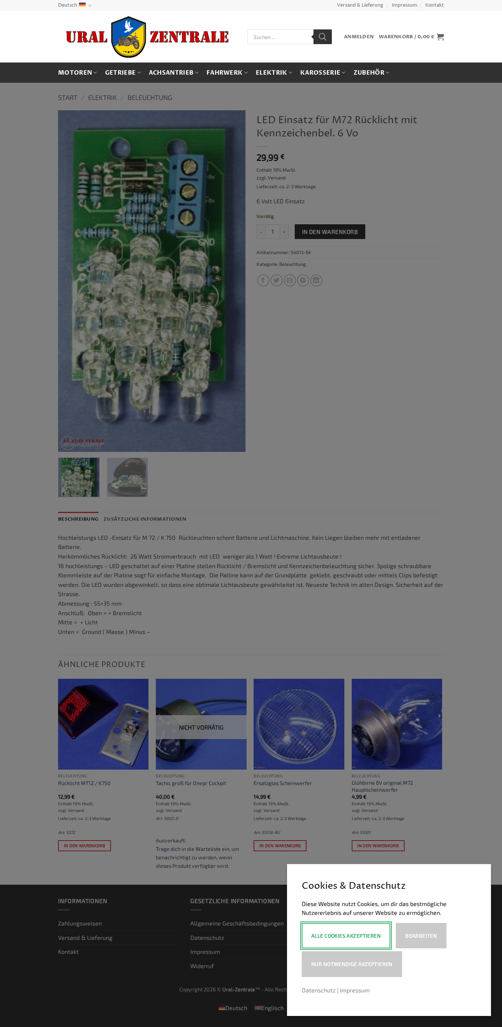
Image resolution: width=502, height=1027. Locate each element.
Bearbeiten (421, 935)
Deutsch (67, 5)
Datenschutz (319, 990)
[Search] (322, 36)
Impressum (404, 5)
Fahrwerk (225, 73)
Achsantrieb (171, 73)
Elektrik (271, 73)
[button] (359, 37)
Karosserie (320, 73)
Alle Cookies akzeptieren (346, 935)
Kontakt (434, 5)
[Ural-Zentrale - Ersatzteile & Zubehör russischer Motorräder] (147, 37)
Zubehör (369, 73)
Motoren (75, 73)
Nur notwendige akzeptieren (351, 964)
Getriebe (120, 73)
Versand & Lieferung (360, 5)
